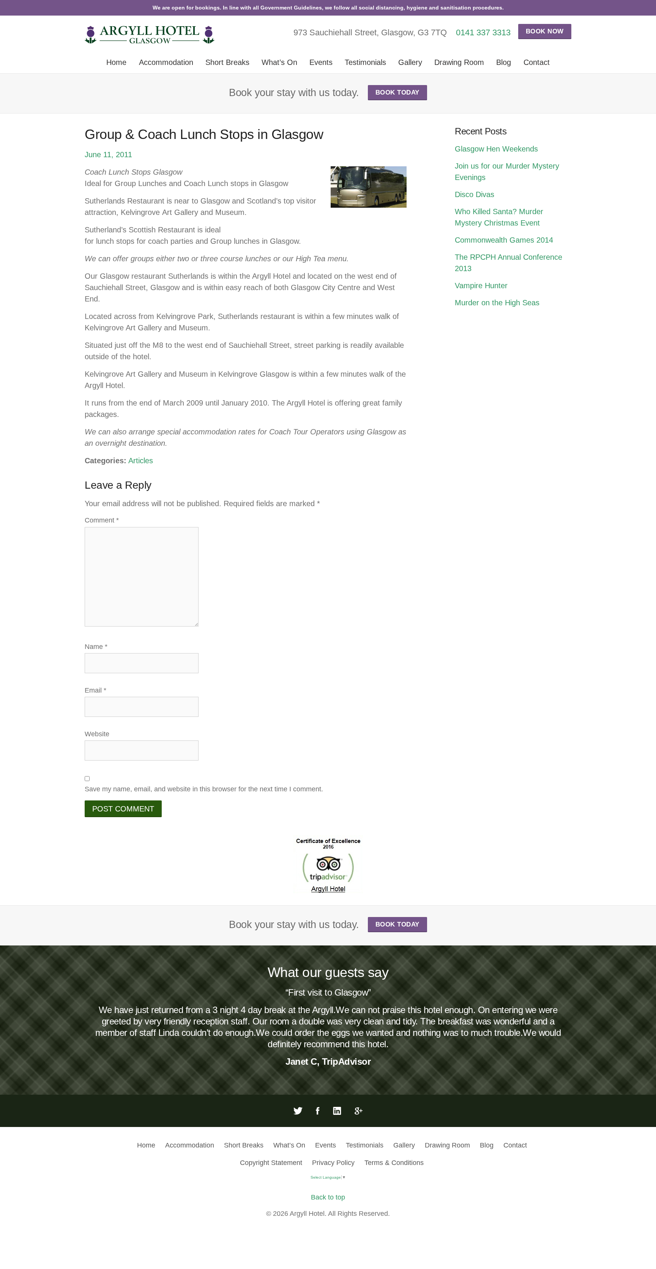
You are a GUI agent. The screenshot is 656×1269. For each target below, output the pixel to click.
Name (96, 646)
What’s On (279, 62)
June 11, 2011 (108, 154)
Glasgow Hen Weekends (496, 149)
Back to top (328, 1197)
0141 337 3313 (483, 32)
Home (116, 62)
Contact (537, 62)
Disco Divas (474, 194)
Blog (503, 62)
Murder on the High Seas (497, 302)
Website (97, 734)
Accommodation (166, 62)
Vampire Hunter (481, 285)
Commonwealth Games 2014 (504, 240)
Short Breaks (227, 62)
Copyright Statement (271, 1162)
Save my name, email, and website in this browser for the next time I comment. (204, 789)
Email (95, 690)
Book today (397, 92)
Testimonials (365, 62)
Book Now (545, 31)
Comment (102, 520)
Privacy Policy (333, 1162)
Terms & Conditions (394, 1162)
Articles (140, 460)
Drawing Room (459, 62)
